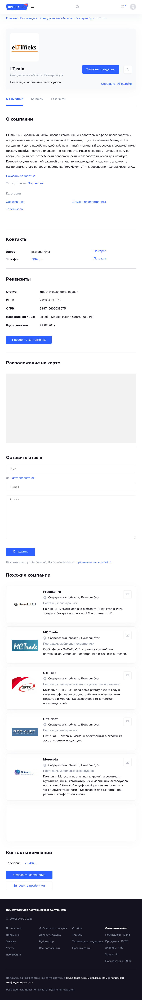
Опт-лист (50, 719)
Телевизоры (14, 209)
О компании (14, 99)
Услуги (10, 948)
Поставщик (35, 183)
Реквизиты (58, 99)
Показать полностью (20, 176)
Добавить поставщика (53, 928)
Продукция (13, 935)
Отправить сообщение (29, 875)
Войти (133, 7)
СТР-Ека (49, 673)
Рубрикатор (46, 941)
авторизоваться (23, 478)
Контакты (37, 99)
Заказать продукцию (100, 69)
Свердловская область (56, 18)
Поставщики (28, 18)
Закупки (11, 941)
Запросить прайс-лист (29, 885)
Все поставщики (49, 948)
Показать (100, 258)
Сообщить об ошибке (116, 84)
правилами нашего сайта (94, 562)
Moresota (50, 759)
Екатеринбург (85, 18)
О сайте (77, 928)
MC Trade (50, 632)
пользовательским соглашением (86, 978)
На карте (100, 251)
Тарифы (77, 935)
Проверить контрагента (29, 340)
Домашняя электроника (89, 202)
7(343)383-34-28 (37, 259)
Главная (11, 18)
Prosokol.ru (52, 592)
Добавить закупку (50, 935)
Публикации (13, 955)
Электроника (15, 202)
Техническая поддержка (87, 941)
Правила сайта (81, 948)
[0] (123, 7)
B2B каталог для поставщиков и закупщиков (36, 910)
